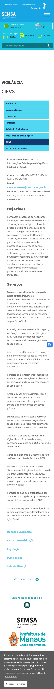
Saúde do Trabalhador (17, 129)
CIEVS (8, 142)
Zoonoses (10, 116)
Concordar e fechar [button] (15, 684)
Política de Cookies (11, 5)
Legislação (13, 549)
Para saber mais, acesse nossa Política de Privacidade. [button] (25, 675)
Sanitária (10, 122)
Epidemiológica (13, 110)
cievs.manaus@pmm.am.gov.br (27, 187)
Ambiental (10, 103)
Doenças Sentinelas (19, 532)
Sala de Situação (17, 566)
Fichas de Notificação (20, 540)
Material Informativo (16, 148)
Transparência (35, 8)
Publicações (14, 557)
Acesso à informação (29, 5)
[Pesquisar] (48, 45)
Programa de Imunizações (19, 135)
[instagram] (27, 605)
